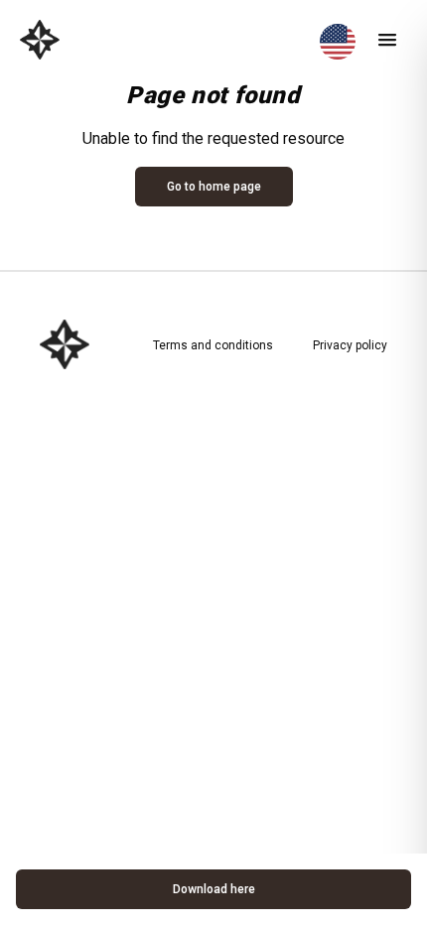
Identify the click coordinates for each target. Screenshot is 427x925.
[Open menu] (387, 40)
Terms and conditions (213, 345)
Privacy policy (350, 345)
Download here (214, 889)
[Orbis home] (40, 40)
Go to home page (214, 187)
